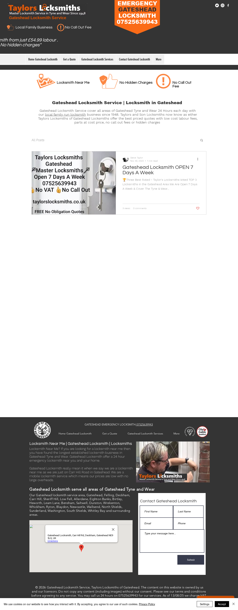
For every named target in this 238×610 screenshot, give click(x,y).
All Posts (38, 140)
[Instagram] (222, 5)
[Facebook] (228, 5)
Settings (204, 604)
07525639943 (144, 424)
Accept (222, 604)
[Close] (233, 604)
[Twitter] (217, 5)
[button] (201, 140)
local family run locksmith (65, 114)
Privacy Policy (147, 604)
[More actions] (199, 159)
